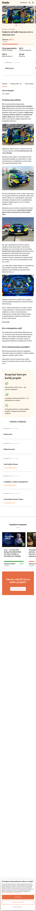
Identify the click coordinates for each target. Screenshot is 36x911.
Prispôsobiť (17, 907)
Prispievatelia (15, 84)
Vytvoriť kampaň (18, 589)
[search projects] (29, 3)
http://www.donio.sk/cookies (12, 892)
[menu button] (33, 2)
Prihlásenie (23, 2)
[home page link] (5, 3)
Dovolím (18, 897)
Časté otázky (29, 84)
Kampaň (4, 84)
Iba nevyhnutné (18, 902)
